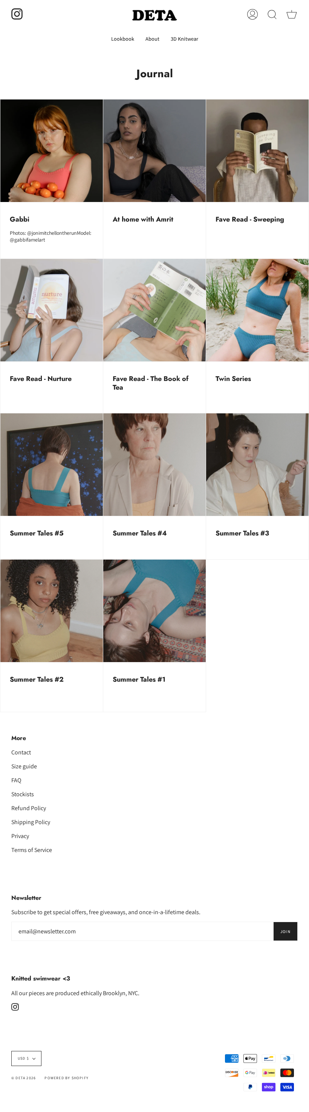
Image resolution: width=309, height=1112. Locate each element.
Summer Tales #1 (139, 679)
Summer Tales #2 (37, 679)
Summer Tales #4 (140, 533)
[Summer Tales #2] (51, 611)
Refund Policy (28, 808)
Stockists (22, 794)
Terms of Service (31, 850)
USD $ (23, 1058)
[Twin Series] (257, 310)
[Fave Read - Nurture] (51, 310)
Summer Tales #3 (242, 533)
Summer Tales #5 (37, 533)
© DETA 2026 (23, 1077)
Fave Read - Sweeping (250, 219)
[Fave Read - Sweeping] (257, 150)
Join (285, 931)
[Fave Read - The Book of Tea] (154, 310)
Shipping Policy (30, 822)
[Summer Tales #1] (154, 611)
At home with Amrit (143, 219)
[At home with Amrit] (154, 150)
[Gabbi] (51, 150)
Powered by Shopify (66, 1077)
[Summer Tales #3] (257, 464)
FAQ (16, 780)
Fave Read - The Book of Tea (150, 383)
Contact (21, 752)
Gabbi (19, 219)
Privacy (20, 836)
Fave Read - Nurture (41, 379)
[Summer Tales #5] (51, 464)
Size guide (24, 766)
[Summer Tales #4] (154, 464)
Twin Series (233, 379)
